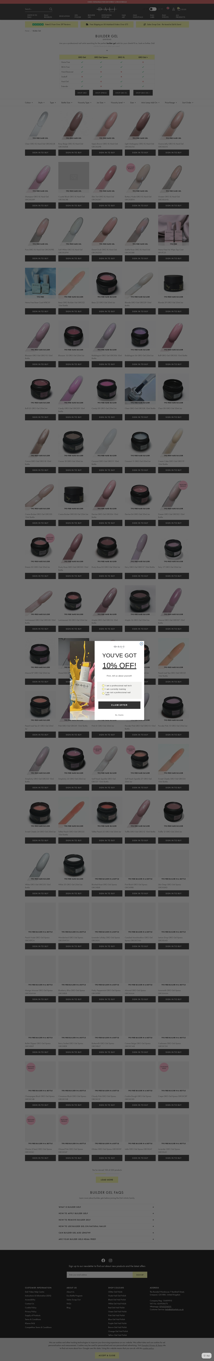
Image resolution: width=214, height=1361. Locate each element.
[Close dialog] (141, 643)
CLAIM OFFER (119, 705)
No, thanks (119, 715)
